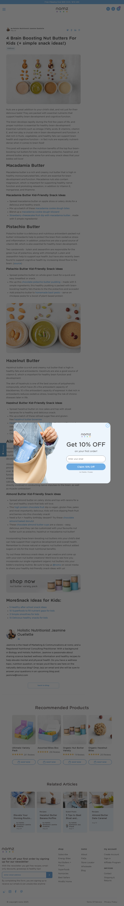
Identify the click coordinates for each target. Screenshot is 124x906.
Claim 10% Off (86, 466)
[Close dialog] (107, 425)
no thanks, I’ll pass (86, 472)
